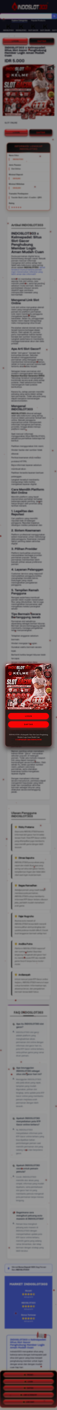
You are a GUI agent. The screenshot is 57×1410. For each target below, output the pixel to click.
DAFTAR (28, 724)
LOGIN (28, 716)
